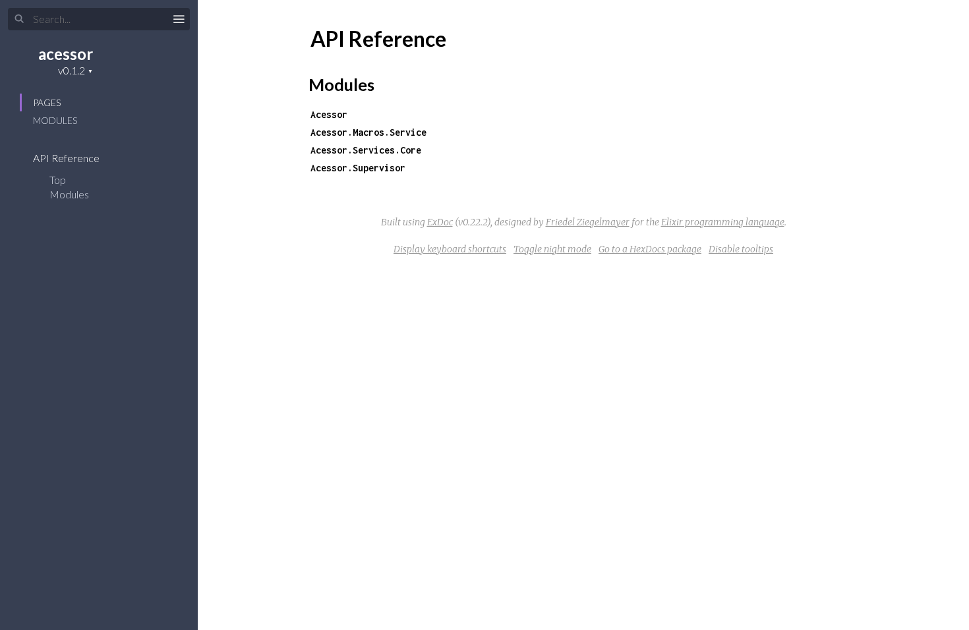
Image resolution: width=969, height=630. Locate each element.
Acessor (328, 114)
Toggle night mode (552, 249)
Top (57, 179)
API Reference (67, 158)
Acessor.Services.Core (365, 150)
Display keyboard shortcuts (450, 249)
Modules (55, 120)
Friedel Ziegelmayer (588, 222)
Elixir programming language (722, 222)
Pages (47, 102)
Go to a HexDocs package (650, 249)
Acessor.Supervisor (357, 167)
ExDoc (440, 222)
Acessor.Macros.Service (368, 132)
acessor (65, 53)
